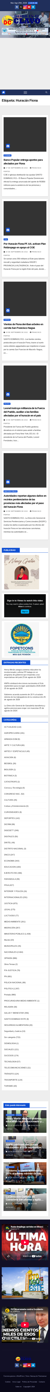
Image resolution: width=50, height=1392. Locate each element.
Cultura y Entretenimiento (15, 806)
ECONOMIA (7, 155)
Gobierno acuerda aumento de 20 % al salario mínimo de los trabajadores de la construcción (25, 1173)
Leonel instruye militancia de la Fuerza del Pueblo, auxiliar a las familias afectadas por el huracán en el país (24, 412)
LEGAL (7, 910)
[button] (46, 92)
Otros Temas (9, 964)
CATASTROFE (10, 782)
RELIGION (8, 1007)
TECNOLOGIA (10, 1062)
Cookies (8, 1382)
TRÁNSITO (9, 1074)
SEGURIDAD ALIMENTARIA (16, 1025)
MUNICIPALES (10, 946)
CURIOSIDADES (11, 812)
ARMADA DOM (10, 739)
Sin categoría (9, 1037)
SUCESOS (9, 1056)
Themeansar (42, 1376)
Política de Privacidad (29, 1382)
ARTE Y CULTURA (12, 745)
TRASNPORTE (10, 1080)
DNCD (7, 855)
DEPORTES (9, 818)
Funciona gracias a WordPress (14, 1376)
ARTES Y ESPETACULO (15, 751)
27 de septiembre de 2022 (17, 168)
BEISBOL (8, 763)
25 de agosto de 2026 (17, 1125)
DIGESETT (9, 830)
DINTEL (7, 843)
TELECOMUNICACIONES (15, 1068)
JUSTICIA (8, 903)
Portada (7, 319)
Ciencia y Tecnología (13, 788)
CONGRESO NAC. (12, 794)
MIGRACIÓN (9, 928)
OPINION (8, 958)
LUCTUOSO (9, 916)
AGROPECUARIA (12, 733)
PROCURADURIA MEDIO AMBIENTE (20, 1001)
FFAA (5, 239)
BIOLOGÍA (8, 770)
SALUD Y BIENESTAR (14, 1013)
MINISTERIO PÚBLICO (10, 491)
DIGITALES (9, 836)
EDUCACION (10, 867)
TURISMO (8, 1086)
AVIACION (8, 757)
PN (5, 976)
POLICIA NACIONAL (13, 983)
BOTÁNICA (9, 776)
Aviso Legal (16, 1382)
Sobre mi (18, 1387)
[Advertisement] (25, 63)
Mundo (7, 940)
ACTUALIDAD (10, 727)
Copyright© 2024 (29, 1387)
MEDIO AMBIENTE (12, 922)
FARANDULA (10, 879)
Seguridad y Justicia (12, 1031)
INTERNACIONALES (13, 897)
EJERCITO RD (10, 873)
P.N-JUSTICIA (10, 970)
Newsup (33, 1376)
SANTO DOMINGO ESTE (15, 1019)
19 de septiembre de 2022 (17, 332)
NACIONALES (10, 952)
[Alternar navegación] (25, 92)
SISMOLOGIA (10, 1043)
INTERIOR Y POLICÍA (13, 891)
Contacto (42, 1382)
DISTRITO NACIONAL (13, 849)
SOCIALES (9, 1049)
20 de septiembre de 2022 (17, 252)
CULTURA (8, 800)
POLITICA (7, 403)
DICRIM (7, 824)
